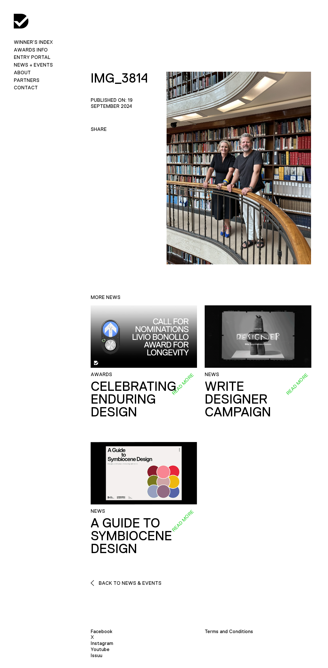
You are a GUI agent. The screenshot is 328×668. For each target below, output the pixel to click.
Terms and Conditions (229, 631)
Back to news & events (129, 583)
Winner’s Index (33, 42)
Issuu (96, 655)
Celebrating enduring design (133, 399)
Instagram (102, 643)
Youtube (100, 649)
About (22, 72)
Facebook (101, 631)
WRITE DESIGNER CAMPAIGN (238, 399)
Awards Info (31, 49)
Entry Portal (32, 57)
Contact (26, 87)
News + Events (33, 65)
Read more (182, 384)
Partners (26, 80)
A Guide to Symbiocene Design (131, 536)
